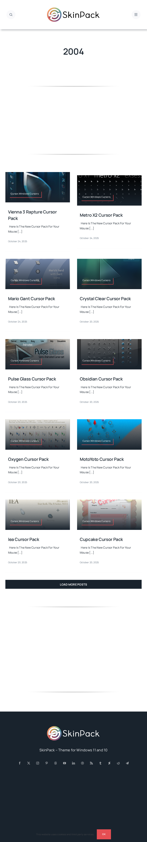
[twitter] (28, 763)
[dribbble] (82, 763)
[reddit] (118, 763)
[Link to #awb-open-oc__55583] (136, 14)
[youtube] (64, 763)
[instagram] (37, 763)
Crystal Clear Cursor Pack (105, 298)
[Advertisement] (73, 120)
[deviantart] (109, 763)
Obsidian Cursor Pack (101, 379)
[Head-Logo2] (73, 9)
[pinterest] (46, 763)
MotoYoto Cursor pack (102, 459)
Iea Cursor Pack (23, 539)
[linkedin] (73, 763)
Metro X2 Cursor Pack (101, 215)
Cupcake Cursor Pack (101, 539)
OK (103, 834)
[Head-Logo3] (73, 727)
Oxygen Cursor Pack (28, 459)
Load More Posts (73, 584)
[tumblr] (100, 763)
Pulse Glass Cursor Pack (32, 379)
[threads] (55, 763)
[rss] (91, 763)
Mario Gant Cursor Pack (31, 298)
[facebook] (19, 763)
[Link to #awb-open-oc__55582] (10, 14)
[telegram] (127, 763)
